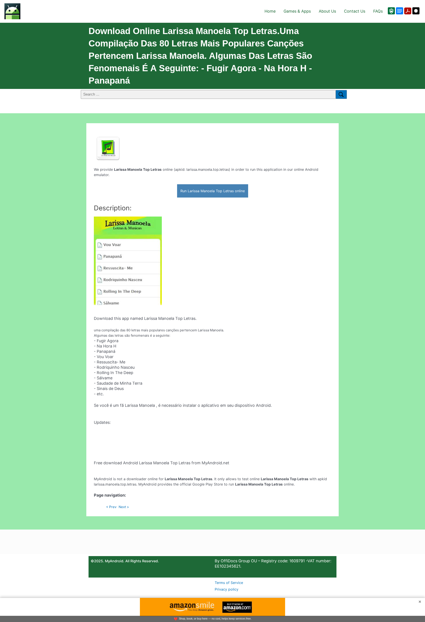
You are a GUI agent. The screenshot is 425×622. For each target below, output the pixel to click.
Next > (124, 507)
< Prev (111, 507)
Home (270, 11)
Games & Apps (297, 11)
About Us (327, 11)
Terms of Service (229, 582)
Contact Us (354, 11)
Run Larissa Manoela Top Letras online (212, 191)
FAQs (378, 11)
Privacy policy (226, 589)
